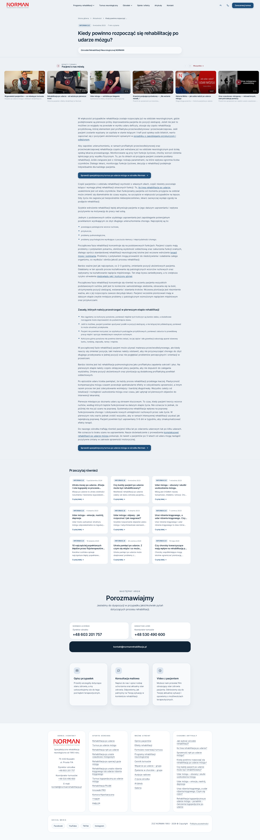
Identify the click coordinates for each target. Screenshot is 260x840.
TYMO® (96, 799)
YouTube (73, 826)
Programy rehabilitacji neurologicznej (145, 755)
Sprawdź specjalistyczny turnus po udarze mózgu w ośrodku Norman (113, 175)
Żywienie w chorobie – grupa (148, 770)
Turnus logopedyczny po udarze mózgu (107, 780)
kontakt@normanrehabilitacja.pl (130, 646)
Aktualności (97, 18)
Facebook (58, 826)
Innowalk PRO (99, 790)
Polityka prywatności (199, 823)
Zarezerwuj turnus (243, 5)
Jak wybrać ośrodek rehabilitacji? (186, 742)
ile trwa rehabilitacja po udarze (154, 187)
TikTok (86, 826)
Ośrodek (126, 5)
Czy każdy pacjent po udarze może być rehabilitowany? (190, 768)
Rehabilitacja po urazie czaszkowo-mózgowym (103, 755)
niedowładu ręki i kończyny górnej (114, 276)
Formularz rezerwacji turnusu (149, 749)
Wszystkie (197, 66)
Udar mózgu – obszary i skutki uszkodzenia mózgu (191, 775)
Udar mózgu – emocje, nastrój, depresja (191, 782)
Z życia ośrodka (142, 779)
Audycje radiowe (143, 774)
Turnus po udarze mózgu (104, 745)
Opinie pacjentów (143, 741)
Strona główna (83, 18)
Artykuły (158, 5)
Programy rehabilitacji (82, 5)
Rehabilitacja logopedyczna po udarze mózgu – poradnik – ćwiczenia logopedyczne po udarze (191, 802)
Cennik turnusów (143, 761)
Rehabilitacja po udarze (103, 741)
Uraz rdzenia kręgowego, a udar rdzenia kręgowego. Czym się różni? (192, 791)
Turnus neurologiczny (108, 5)
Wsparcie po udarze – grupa (148, 766)
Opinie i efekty (143, 5)
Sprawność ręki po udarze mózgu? (189, 754)
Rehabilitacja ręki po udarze (105, 749)
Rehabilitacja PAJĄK (101, 785)
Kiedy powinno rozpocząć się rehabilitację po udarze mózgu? (192, 761)
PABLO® (96, 803)
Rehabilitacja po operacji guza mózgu (106, 762)
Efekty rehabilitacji (143, 745)
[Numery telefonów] (227, 5)
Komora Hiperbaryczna (103, 794)
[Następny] (190, 66)
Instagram (99, 826)
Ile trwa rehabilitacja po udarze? (192, 748)
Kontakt (170, 5)
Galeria (138, 788)
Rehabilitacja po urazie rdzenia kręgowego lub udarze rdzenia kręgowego (107, 771)
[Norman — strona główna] (17, 5)
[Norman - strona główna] (66, 742)
